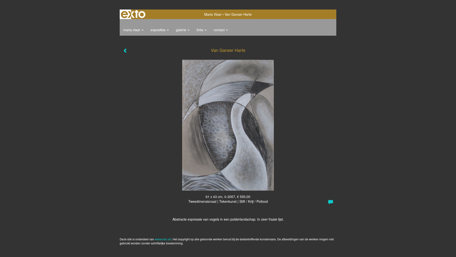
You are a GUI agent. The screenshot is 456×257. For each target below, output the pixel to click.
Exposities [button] (158, 29)
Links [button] (200, 29)
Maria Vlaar (213, 14)
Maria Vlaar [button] (132, 29)
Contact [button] (220, 29)
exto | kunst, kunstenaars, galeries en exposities (133, 14)
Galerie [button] (181, 29)
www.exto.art (163, 239)
